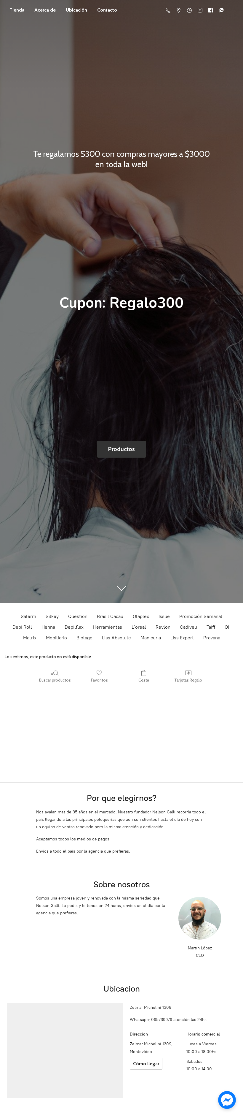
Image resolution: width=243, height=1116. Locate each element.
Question (77, 616)
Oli (228, 627)
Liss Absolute (116, 638)
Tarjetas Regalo (188, 680)
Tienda (16, 10)
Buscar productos (55, 680)
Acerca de (45, 10)
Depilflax (74, 627)
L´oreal (139, 627)
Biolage (84, 638)
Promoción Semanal (200, 616)
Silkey (52, 616)
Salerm (28, 616)
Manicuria (150, 638)
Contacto (107, 10)
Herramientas (107, 627)
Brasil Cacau (110, 616)
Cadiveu (188, 627)
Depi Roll (22, 627)
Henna (48, 627)
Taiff (211, 627)
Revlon (163, 627)
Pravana (211, 638)
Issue (164, 616)
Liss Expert (182, 638)
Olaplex (141, 616)
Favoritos (99, 680)
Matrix (29, 638)
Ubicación (76, 10)
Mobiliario (56, 638)
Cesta (143, 680)
